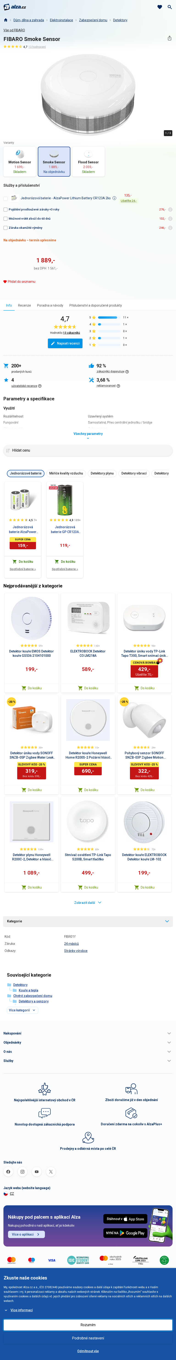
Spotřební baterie (23, 569)
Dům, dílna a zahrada (29, 20)
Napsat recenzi (68, 343)
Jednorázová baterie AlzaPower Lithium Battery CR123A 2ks (22, 529)
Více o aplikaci (23, 1234)
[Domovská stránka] (5, 20)
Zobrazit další (84, 903)
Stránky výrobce (76, 951)
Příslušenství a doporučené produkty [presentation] (95, 305)
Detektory (120, 20)
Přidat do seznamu (21, 281)
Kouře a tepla (28, 990)
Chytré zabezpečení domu (32, 996)
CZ (12, 1194)
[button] (88, 1033)
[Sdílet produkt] (169, 38)
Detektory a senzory (34, 1001)
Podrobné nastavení (88, 1338)
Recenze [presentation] (24, 305)
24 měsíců (71, 943)
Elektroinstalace (61, 20)
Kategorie (14, 921)
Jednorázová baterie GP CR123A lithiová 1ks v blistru (65, 529)
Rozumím (88, 1325)
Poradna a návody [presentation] (50, 305)
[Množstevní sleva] (53, 487)
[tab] (9, 305)
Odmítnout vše (88, 1351)
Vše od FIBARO (14, 30)
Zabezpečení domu (93, 20)
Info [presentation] (9, 305)
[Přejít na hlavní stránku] (14, 7)
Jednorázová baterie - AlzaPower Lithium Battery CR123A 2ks (66, 198)
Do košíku (35, 688)
